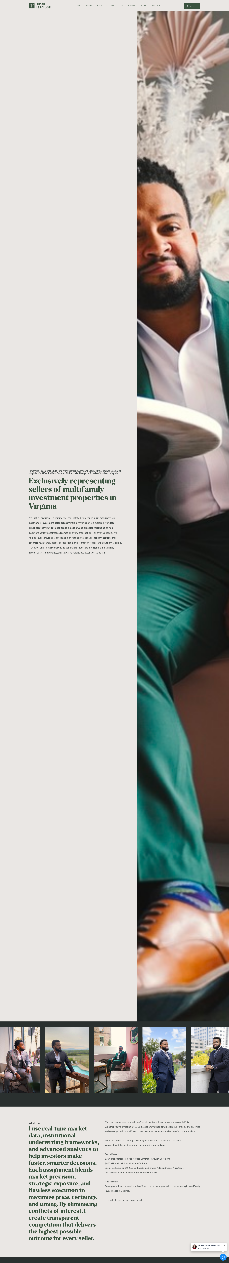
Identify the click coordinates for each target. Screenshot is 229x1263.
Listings (144, 6)
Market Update (128, 6)
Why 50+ (156, 6)
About (89, 6)
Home (78, 6)
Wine (113, 6)
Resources (102, 6)
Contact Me (192, 6)
